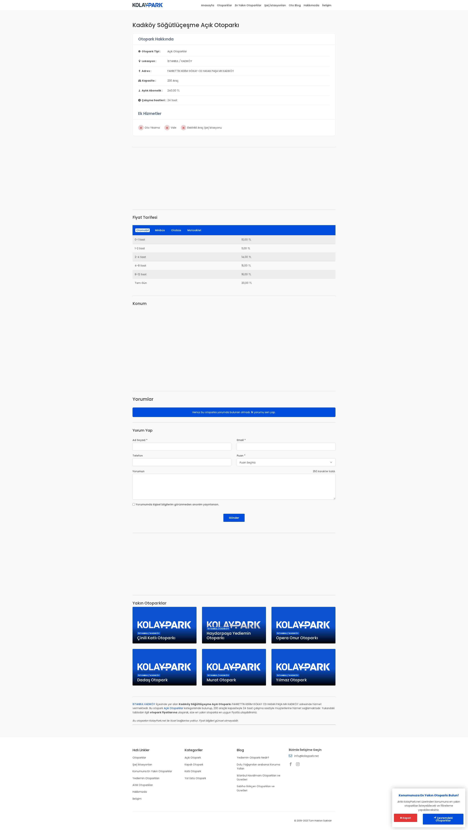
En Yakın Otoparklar (248, 5)
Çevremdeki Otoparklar (444, 819)
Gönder (234, 518)
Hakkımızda (311, 5)
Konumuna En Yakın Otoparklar (152, 771)
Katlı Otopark (193, 771)
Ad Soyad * (140, 440)
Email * (241, 440)
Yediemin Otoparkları (146, 778)
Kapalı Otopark (194, 764)
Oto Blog (295, 5)
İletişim (326, 5)
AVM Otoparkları (143, 785)
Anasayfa (207, 5)
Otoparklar (224, 5)
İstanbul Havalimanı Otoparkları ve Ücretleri (258, 777)
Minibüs (160, 230)
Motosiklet (194, 230)
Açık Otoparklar (173, 708)
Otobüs (176, 230)
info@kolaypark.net (306, 756)
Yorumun (138, 471)
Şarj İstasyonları (275, 5)
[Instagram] (298, 764)
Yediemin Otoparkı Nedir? (253, 757)
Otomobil (142, 230)
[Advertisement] (234, 178)
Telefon (138, 455)
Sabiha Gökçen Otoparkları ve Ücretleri (256, 788)
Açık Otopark (193, 757)
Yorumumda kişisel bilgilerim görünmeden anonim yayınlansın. (177, 504)
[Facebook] (291, 764)
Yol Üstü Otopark (195, 778)
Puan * (241, 455)
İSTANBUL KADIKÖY (144, 704)
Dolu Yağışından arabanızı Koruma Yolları (258, 766)
